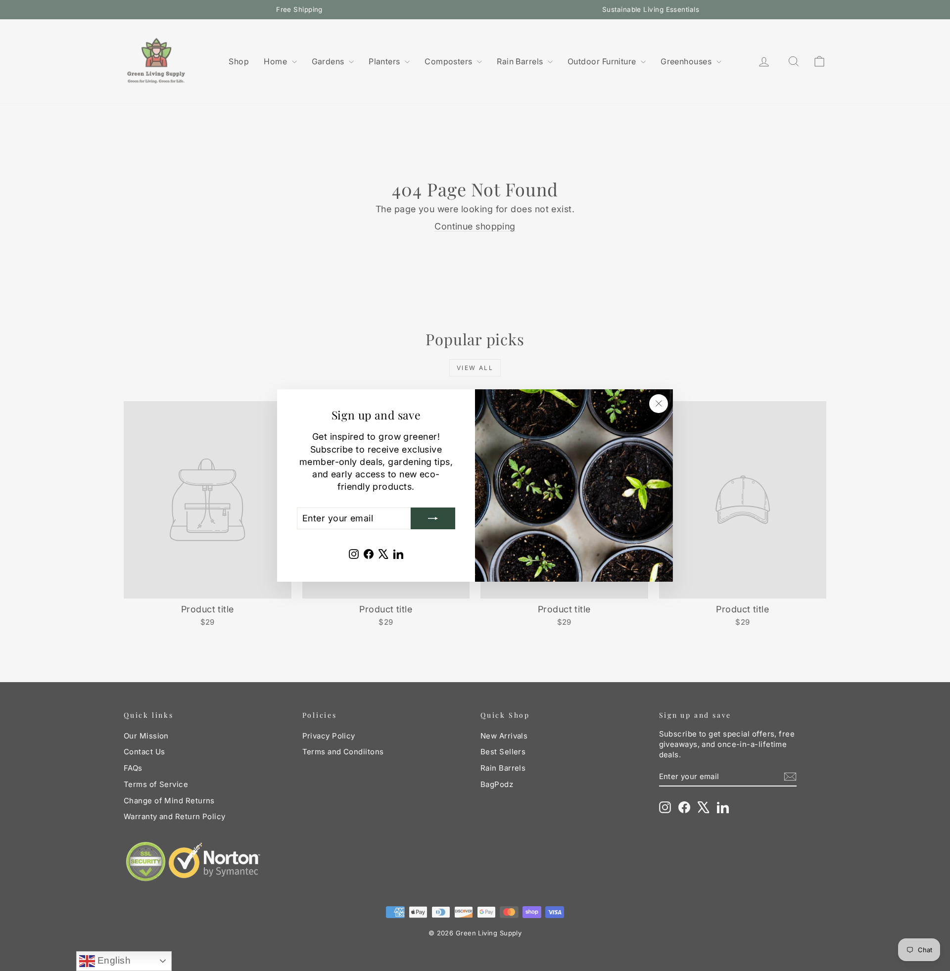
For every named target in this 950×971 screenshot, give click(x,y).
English (113, 960)
